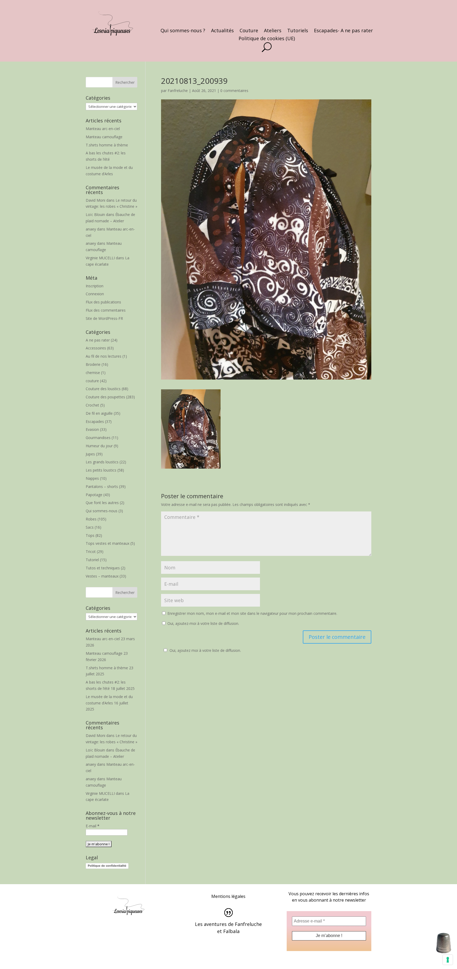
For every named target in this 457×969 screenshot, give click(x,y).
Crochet (92, 405)
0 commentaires (234, 90)
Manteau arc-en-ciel (103, 128)
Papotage (94, 494)
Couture (249, 31)
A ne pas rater (98, 340)
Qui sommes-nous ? (183, 31)
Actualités (222, 31)
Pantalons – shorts (102, 486)
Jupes (90, 453)
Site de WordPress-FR (104, 318)
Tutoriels (297, 31)
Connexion (95, 293)
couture (92, 380)
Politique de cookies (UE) (267, 38)
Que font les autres (102, 502)
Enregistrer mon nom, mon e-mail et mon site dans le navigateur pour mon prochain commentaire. (252, 613)
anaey (91, 229)
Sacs (90, 527)
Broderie (93, 364)
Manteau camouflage (104, 136)
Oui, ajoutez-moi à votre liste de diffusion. (202, 623)
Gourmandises (98, 437)
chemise (93, 372)
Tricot (91, 551)
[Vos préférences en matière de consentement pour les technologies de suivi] (448, 960)
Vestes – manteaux (102, 576)
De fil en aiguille (99, 413)
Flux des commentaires (106, 310)
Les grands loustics (102, 461)
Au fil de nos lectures (103, 356)
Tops (90, 535)
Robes (91, 519)
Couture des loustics (103, 388)
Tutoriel (92, 559)
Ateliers (272, 31)
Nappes (92, 478)
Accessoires (96, 347)
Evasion (92, 429)
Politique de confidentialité (107, 866)
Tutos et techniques (103, 567)
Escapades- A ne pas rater (343, 31)
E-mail (92, 825)
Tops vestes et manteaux (107, 543)
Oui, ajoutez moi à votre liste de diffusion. (205, 650)
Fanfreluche (178, 90)
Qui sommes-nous (101, 510)
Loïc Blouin (95, 214)
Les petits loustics (101, 470)
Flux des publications (103, 301)
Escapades (95, 421)
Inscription (94, 285)
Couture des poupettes (105, 396)
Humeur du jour (99, 445)
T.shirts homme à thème (107, 144)
